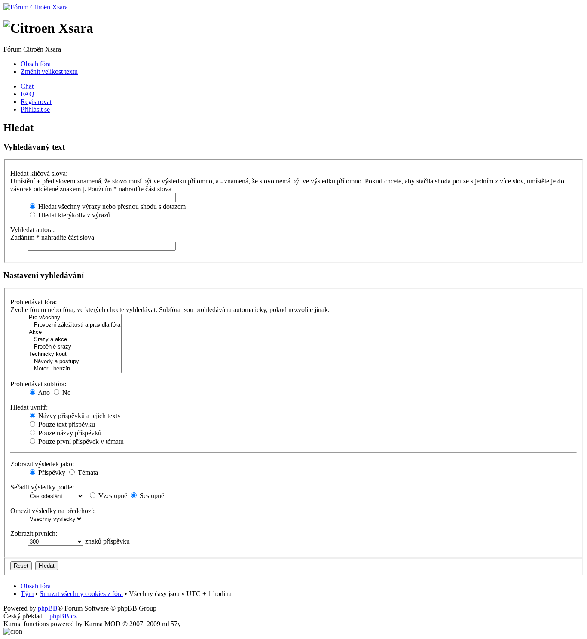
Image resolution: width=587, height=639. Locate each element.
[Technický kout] (74, 354)
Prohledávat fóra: (33, 302)
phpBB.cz (63, 616)
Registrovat (36, 101)
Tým (27, 593)
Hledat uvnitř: (29, 407)
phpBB (48, 608)
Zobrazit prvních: (33, 533)
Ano (43, 392)
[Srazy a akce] (74, 339)
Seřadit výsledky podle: (42, 487)
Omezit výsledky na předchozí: (52, 510)
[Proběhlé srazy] (74, 347)
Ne (65, 392)
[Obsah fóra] (35, 7)
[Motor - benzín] (74, 369)
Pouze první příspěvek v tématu (80, 441)
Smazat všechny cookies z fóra (81, 593)
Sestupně (151, 495)
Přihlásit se (35, 109)
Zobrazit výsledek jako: (42, 464)
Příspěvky (51, 472)
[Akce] (74, 332)
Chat (27, 86)
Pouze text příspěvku (66, 424)
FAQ (27, 94)
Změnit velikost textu (49, 71)
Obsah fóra (36, 63)
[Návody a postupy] (74, 361)
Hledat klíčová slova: (38, 173)
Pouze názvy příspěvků (69, 433)
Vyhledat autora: (32, 229)
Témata (87, 472)
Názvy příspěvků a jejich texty (79, 415)
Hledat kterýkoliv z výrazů (73, 215)
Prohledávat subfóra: (38, 384)
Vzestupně (112, 495)
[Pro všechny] (74, 317)
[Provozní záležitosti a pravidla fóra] (74, 325)
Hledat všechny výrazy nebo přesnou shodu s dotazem (111, 206)
